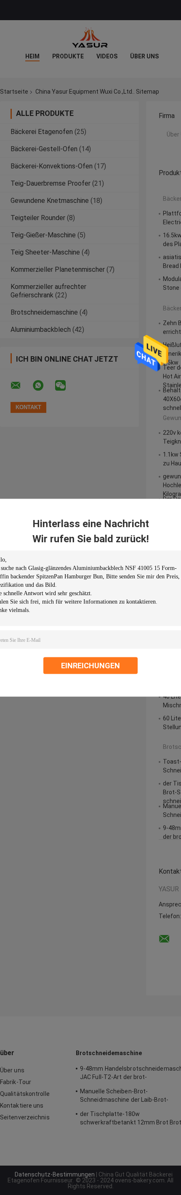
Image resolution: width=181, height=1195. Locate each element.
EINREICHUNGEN (90, 665)
